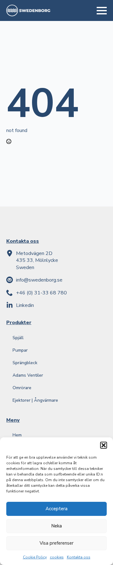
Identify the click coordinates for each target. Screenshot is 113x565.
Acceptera (56, 509)
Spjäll (18, 338)
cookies (57, 557)
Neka (56, 526)
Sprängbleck (25, 363)
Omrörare (22, 388)
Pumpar (20, 350)
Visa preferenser (56, 543)
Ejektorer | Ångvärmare (35, 400)
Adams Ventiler (28, 375)
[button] (103, 445)
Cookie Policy (35, 557)
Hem (17, 435)
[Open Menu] (102, 11)
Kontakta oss (78, 557)
